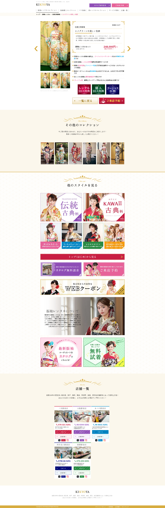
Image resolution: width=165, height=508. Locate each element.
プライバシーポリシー (100, 506)
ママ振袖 (82, 10)
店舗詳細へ (63, 436)
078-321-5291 (64, 425)
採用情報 (111, 506)
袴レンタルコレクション (97, 10)
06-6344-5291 (83, 425)
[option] (55, 46)
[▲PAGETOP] (160, 503)
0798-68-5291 (64, 461)
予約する (63, 432)
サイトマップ (125, 506)
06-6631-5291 (101, 425)
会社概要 (117, 506)
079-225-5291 (83, 461)
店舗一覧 (124, 10)
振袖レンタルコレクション (47, 10)
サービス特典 (114, 10)
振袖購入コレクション (68, 10)
